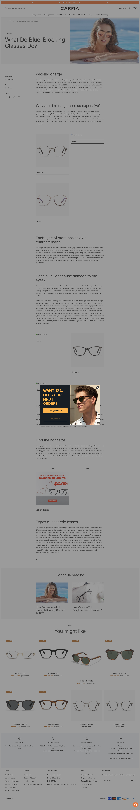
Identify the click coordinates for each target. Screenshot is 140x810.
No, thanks (55, 419)
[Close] (97, 387)
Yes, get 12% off (55, 411)
